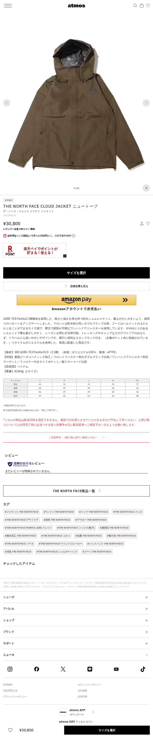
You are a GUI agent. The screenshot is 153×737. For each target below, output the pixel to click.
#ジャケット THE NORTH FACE (21, 511)
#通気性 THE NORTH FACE (114, 527)
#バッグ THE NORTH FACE (93, 511)
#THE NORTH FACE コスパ (55, 535)
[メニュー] (8, 5)
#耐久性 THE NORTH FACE (121, 535)
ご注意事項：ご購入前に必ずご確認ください (73, 437)
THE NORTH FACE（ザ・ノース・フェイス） (34, 582)
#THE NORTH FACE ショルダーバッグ (56, 551)
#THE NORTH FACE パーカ (19, 543)
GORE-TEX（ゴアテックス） (25, 586)
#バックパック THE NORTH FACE (105, 543)
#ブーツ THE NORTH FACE (96, 551)
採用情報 (82, 696)
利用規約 (8, 684)
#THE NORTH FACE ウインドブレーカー (60, 543)
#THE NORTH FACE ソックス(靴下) (76, 527)
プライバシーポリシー (15, 696)
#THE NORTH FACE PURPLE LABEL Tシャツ (28, 527)
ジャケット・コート (81, 582)
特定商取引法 (10, 690)
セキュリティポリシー (90, 684)
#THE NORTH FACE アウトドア (21, 519)
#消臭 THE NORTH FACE (18, 551)
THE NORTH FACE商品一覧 (74, 491)
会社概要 (82, 690)
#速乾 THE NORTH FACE (57, 519)
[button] (6, 103)
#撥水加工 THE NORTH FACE (20, 535)
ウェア (64, 582)
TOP (5, 582)
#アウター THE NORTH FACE (91, 519)
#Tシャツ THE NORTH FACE (59, 511)
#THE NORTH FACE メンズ (127, 511)
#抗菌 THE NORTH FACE (88, 535)
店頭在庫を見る (79, 286)
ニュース (8, 655)
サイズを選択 (76, 273)
